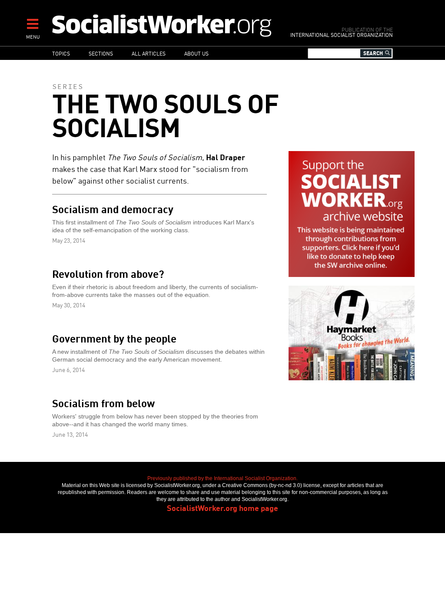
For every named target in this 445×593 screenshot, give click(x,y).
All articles (149, 53)
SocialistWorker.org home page (222, 507)
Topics (61, 53)
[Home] (162, 25)
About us (196, 53)
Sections (101, 53)
